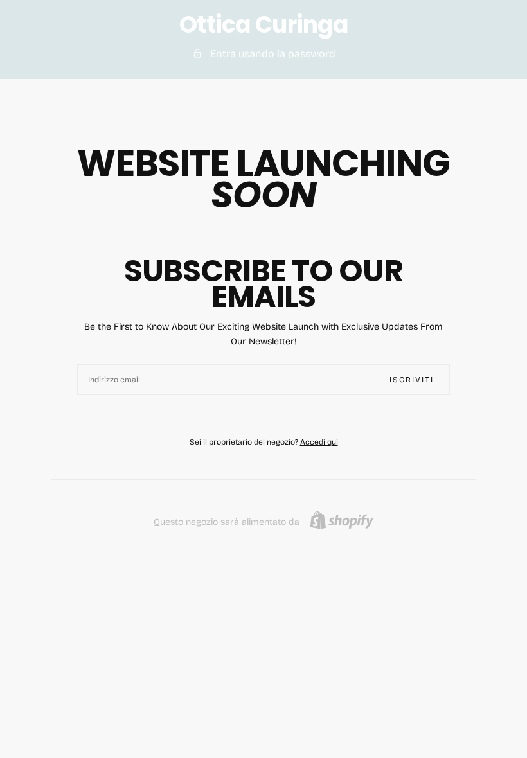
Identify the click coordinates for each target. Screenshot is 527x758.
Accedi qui (319, 441)
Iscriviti (411, 379)
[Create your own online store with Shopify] (341, 520)
